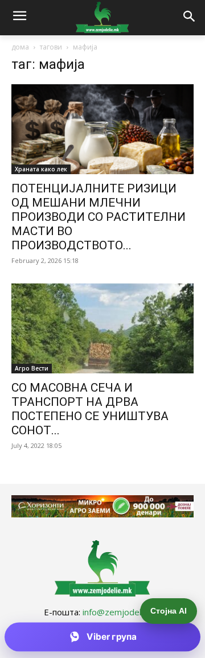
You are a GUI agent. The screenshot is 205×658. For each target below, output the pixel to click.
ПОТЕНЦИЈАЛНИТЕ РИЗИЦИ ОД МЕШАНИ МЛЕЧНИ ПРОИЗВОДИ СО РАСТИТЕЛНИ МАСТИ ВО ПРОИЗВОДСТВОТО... (98, 217)
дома (20, 47)
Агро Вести (31, 368)
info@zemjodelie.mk (122, 612)
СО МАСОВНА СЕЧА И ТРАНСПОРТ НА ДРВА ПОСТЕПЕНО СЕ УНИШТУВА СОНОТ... (90, 409)
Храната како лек (41, 169)
